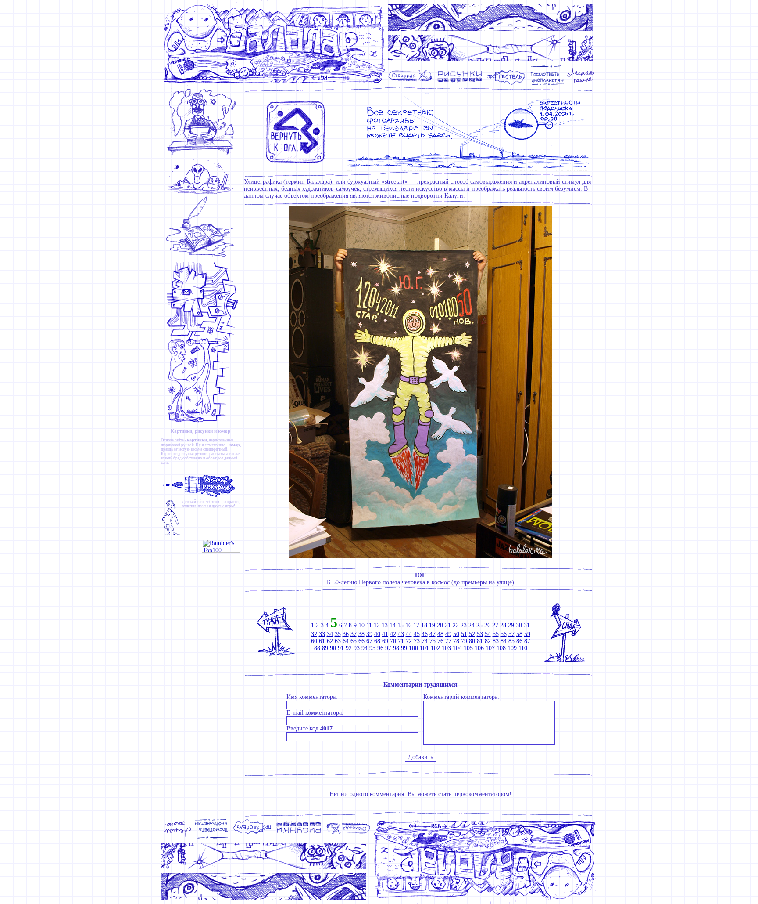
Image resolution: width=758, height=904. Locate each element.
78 (456, 641)
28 (503, 625)
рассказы (217, 454)
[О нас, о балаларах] (202, 193)
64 (346, 641)
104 (457, 648)
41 (385, 634)
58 (519, 634)
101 (424, 648)
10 (361, 625)
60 (314, 641)
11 (369, 625)
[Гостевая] (202, 256)
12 (377, 625)
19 (432, 625)
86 (519, 641)
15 (400, 625)
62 (330, 641)
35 (338, 634)
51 (464, 634)
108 (501, 648)
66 (361, 641)
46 (425, 634)
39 (369, 634)
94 (364, 648)
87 (527, 641)
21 (448, 625)
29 (511, 625)
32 (314, 634)
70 (393, 641)
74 (425, 641)
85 (511, 641)
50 (456, 634)
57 (511, 634)
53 (480, 634)
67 (369, 641)
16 (408, 625)
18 (424, 625)
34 (330, 634)
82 (488, 641)
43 (401, 634)
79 (464, 641)
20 (440, 625)
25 (479, 625)
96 (380, 648)
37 (353, 634)
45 (417, 634)
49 (448, 634)
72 (409, 641)
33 (322, 634)
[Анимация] (506, 84)
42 (393, 634)
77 (448, 641)
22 (456, 625)
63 (338, 641)
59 (527, 634)
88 (317, 648)
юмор (234, 444)
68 (377, 641)
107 (490, 648)
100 (413, 648)
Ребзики (212, 501)
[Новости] (202, 154)
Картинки (169, 454)
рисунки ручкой (193, 454)
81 (480, 641)
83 (496, 641)
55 (496, 634)
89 (325, 648)
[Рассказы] (581, 84)
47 (432, 634)
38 (361, 634)
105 (468, 648)
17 (416, 625)
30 (519, 625)
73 (417, 641)
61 (322, 641)
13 (385, 625)
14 (393, 625)
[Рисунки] (460, 84)
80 (472, 641)
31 (527, 625)
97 (388, 648)
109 (512, 648)
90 (333, 648)
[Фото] (547, 84)
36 (346, 634)
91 (341, 648)
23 (464, 625)
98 (396, 648)
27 (495, 625)
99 (404, 648)
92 (349, 648)
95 (372, 648)
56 (504, 634)
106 (479, 648)
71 (401, 641)
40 (377, 634)
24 (471, 625)
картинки (197, 440)
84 (504, 641)
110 (522, 648)
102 (435, 648)
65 (353, 641)
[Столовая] (412, 84)
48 (440, 634)
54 (488, 634)
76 (440, 641)
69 (385, 641)
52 (472, 634)
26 (487, 625)
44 (409, 634)
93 (357, 648)
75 (432, 641)
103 (446, 648)
